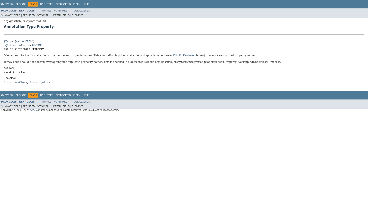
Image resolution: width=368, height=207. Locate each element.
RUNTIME (36, 45)
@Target (9, 41)
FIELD (29, 41)
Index (76, 4)
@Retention (13, 45)
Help (86, 4)
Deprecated (63, 4)
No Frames (60, 10)
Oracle (34, 110)
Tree (50, 4)
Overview (7, 4)
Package (21, 4)
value (20, 41)
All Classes (82, 10)
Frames (46, 10)
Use (42, 4)
